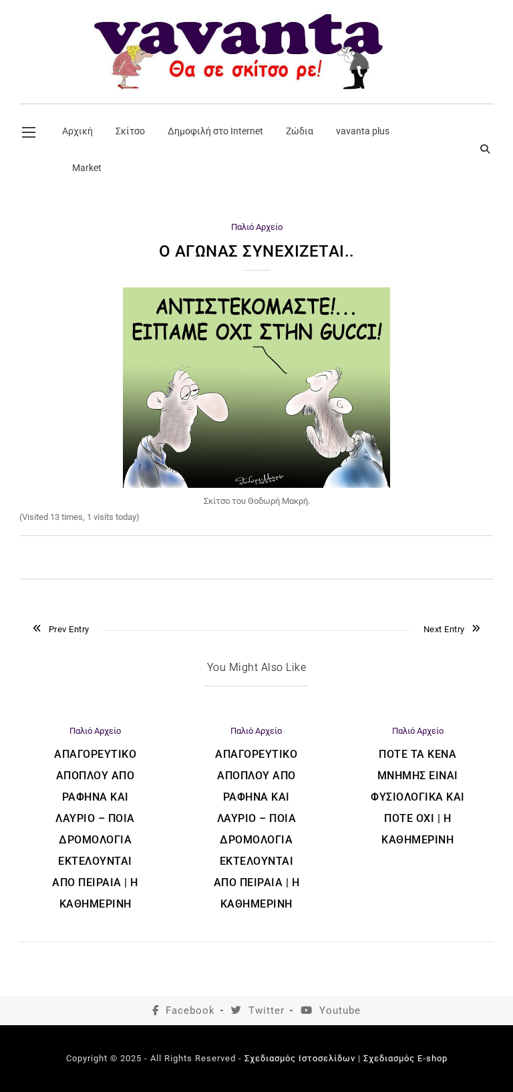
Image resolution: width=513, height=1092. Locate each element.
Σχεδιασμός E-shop (405, 1058)
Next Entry (444, 629)
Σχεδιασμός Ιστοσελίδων (299, 1058)
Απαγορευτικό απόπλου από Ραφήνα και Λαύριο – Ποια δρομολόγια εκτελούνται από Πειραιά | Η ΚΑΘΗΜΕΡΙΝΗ (95, 829)
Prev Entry (69, 629)
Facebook (190, 1010)
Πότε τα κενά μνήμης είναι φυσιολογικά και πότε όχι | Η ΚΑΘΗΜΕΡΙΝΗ (418, 797)
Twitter (266, 1010)
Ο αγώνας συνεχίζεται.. (257, 251)
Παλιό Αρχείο (257, 227)
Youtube (340, 1010)
